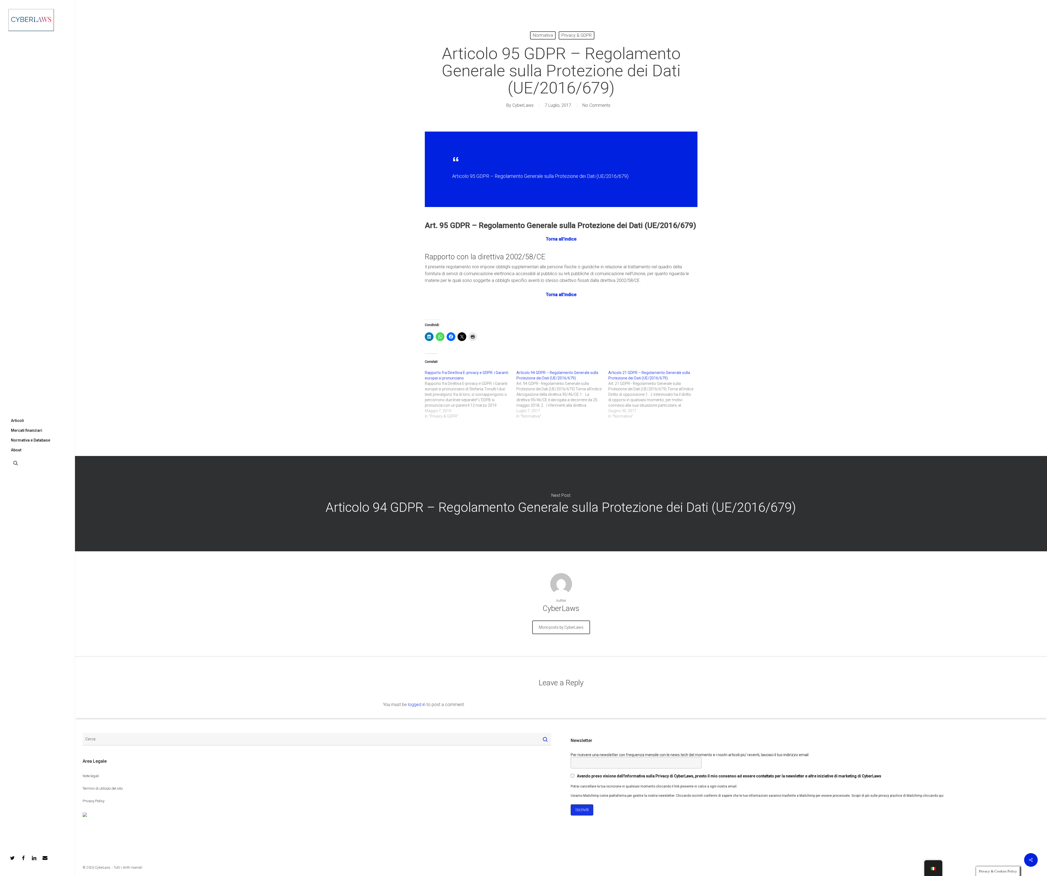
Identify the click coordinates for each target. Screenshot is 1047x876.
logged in (416, 704)
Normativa (543, 35)
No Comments (596, 105)
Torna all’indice (561, 239)
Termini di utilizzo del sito (103, 788)
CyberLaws (523, 105)
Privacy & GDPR (576, 35)
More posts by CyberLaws (561, 627)
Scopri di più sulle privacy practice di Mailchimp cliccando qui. (898, 796)
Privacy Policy (93, 801)
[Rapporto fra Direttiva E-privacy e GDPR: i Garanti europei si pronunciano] (471, 394)
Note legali (91, 776)
